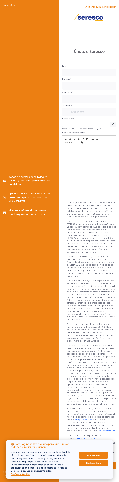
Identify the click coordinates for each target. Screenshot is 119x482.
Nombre (66, 79)
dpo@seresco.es (83, 419)
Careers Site (9, 5)
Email (65, 66)
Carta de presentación (73, 132)
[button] (83, 139)
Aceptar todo (93, 455)
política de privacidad (86, 438)
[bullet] (97, 139)
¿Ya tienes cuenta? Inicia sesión (100, 7)
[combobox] (66, 112)
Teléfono (66, 105)
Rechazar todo (93, 463)
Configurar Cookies (20, 474)
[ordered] (92, 139)
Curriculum (67, 118)
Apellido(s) (67, 92)
